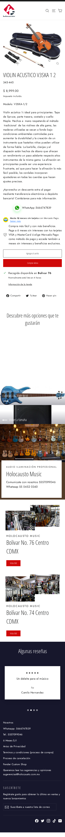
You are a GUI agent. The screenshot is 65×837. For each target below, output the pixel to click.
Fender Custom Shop (15, 764)
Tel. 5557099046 (12, 734)
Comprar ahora (32, 262)
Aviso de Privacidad (14, 746)
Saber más (15, 221)
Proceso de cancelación (16, 758)
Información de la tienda (20, 284)
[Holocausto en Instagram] (48, 820)
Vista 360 (13, 563)
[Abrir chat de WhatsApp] (18, 208)
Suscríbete (12, 788)
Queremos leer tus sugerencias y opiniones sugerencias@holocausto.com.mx (27, 772)
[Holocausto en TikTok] (54, 820)
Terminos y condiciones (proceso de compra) (28, 752)
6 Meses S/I (10, 740)
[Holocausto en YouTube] (60, 820)
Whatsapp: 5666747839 (17, 728)
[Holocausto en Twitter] (42, 820)
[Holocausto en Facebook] (36, 820)
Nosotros (8, 722)
